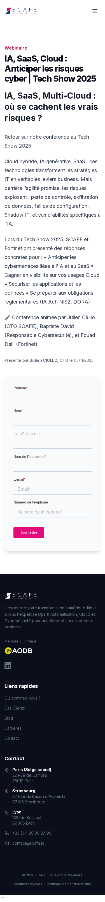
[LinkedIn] (7, 665)
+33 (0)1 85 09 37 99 (32, 833)
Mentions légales (28, 884)
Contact (11, 738)
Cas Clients (14, 708)
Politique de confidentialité (69, 884)
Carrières (13, 728)
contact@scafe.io (28, 843)
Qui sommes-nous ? (22, 698)
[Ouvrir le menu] (95, 11)
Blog (8, 718)
